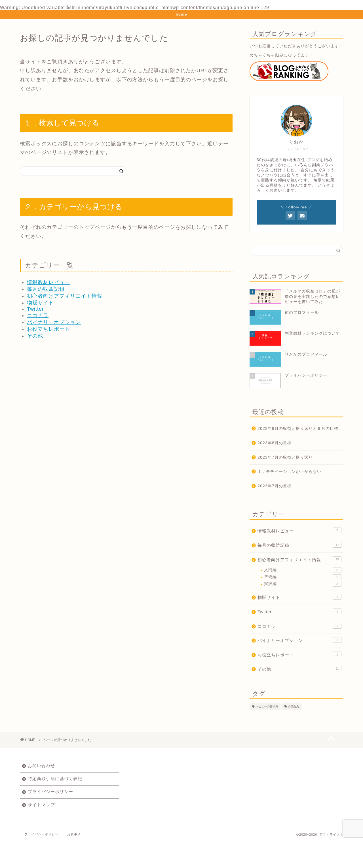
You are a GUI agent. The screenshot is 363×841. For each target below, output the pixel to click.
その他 (35, 336)
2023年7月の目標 (275, 486)
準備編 (301, 577)
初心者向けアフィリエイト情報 (64, 296)
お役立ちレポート (48, 329)
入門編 (301, 570)
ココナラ (37, 315)
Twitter (35, 309)
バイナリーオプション (54, 322)
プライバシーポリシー (50, 791)
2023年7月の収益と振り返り (285, 457)
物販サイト (40, 303)
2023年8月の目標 (275, 443)
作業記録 (293, 706)
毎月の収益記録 (46, 289)
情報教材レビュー (48, 282)
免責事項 (74, 834)
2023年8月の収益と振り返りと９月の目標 (298, 428)
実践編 (301, 584)
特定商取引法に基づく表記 (55, 778)
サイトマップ (41, 804)
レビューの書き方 (267, 706)
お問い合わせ (41, 765)
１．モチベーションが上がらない (289, 471)
